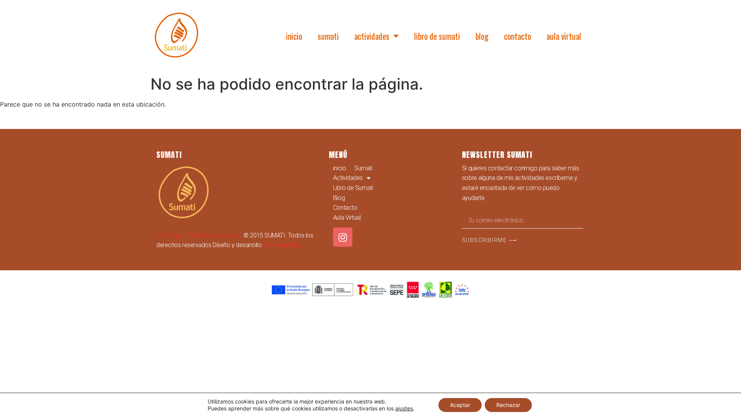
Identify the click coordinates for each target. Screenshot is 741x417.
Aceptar (460, 405)
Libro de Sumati (437, 36)
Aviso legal (170, 235)
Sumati (328, 36)
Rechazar (508, 405)
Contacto (517, 36)
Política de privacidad (215, 235)
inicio (294, 36)
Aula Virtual (563, 36)
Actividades (371, 36)
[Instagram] (342, 237)
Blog (482, 36)
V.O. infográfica (282, 245)
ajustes (404, 408)
